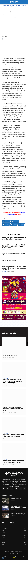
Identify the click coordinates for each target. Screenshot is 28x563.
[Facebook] (3, 488)
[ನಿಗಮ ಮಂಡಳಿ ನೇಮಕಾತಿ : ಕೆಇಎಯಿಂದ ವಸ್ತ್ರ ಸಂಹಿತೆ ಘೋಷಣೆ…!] (5, 508)
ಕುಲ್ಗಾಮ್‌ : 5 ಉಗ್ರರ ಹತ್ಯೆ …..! (17, 499)
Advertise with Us (14, 553)
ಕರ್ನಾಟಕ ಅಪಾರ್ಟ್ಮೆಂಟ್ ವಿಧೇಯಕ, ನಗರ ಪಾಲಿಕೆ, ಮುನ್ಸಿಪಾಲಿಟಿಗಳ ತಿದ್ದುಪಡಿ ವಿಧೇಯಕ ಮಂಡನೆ (14, 238)
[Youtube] (24, 488)
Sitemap (20, 551)
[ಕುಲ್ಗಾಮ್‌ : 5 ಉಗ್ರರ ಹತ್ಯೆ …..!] (5, 500)
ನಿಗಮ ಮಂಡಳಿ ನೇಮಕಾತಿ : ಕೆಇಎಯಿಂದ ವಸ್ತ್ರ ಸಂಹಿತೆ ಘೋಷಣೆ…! (18, 507)
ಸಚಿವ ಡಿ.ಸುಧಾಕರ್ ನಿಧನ (10, 355)
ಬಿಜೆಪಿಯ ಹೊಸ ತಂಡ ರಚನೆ (9, 261)
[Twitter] (11, 488)
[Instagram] (7, 488)
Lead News (4, 241)
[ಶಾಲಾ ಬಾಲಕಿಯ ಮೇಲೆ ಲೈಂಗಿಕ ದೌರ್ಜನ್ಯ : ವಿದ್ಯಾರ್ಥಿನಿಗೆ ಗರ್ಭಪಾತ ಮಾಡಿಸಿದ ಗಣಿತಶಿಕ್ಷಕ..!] (14, 369)
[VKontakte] (20, 488)
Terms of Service (14, 551)
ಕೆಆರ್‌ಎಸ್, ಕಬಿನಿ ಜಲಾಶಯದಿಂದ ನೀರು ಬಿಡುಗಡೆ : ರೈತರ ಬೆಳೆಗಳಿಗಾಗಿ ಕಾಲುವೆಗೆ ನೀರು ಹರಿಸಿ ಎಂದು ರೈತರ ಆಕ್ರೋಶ (14, 268)
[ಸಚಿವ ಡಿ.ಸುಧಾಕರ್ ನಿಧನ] (14, 344)
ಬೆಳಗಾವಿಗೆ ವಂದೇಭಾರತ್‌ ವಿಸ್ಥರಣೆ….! (18, 514)
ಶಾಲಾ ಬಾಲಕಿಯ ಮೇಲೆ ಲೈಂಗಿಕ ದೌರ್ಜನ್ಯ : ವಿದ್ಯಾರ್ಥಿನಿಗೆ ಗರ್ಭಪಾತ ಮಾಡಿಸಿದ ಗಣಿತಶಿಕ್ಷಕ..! (12, 381)
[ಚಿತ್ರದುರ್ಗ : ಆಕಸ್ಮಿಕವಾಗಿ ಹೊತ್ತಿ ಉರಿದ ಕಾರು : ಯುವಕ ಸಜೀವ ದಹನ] (14, 424)
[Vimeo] (16, 488)
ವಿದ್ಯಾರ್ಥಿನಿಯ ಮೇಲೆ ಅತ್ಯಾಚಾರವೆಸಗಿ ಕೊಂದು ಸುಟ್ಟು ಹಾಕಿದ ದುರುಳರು (13, 462)
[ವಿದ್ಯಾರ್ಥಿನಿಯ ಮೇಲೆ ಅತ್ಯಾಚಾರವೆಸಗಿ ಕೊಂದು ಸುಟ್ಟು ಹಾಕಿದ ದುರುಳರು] (14, 450)
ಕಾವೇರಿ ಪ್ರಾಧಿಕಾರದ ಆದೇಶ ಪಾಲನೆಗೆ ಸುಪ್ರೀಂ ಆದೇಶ (13, 254)
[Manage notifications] (3, 558)
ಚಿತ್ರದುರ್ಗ (15, 17)
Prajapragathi (5, 357)
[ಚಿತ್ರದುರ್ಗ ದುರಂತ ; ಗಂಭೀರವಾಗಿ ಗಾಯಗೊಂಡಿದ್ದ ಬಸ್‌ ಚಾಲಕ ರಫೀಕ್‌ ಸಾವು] (14, 396)
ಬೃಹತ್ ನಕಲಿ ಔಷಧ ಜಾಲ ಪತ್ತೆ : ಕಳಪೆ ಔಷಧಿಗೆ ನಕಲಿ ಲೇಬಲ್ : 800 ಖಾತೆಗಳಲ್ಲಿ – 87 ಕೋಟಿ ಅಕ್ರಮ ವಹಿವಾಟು (13, 246)
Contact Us (7, 551)
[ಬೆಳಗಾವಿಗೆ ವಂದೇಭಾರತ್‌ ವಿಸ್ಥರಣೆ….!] (5, 515)
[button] (2, 2)
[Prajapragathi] (11, 12)
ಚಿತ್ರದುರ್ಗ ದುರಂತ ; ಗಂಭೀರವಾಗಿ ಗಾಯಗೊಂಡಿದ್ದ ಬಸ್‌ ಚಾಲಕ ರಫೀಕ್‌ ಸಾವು (13, 409)
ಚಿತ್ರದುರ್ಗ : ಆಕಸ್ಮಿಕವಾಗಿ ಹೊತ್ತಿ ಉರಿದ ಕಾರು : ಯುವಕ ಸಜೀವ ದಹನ (13, 436)
